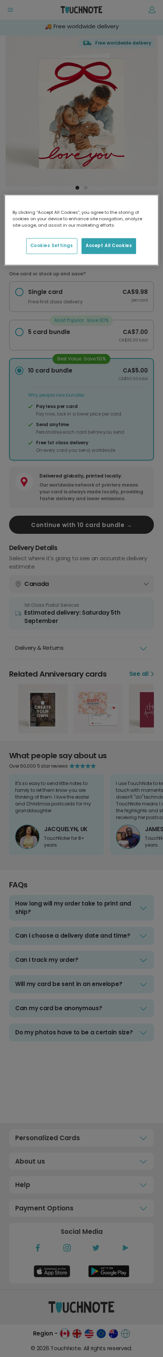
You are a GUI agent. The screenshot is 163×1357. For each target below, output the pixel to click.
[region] (81, 230)
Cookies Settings (51, 246)
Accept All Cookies (109, 246)
